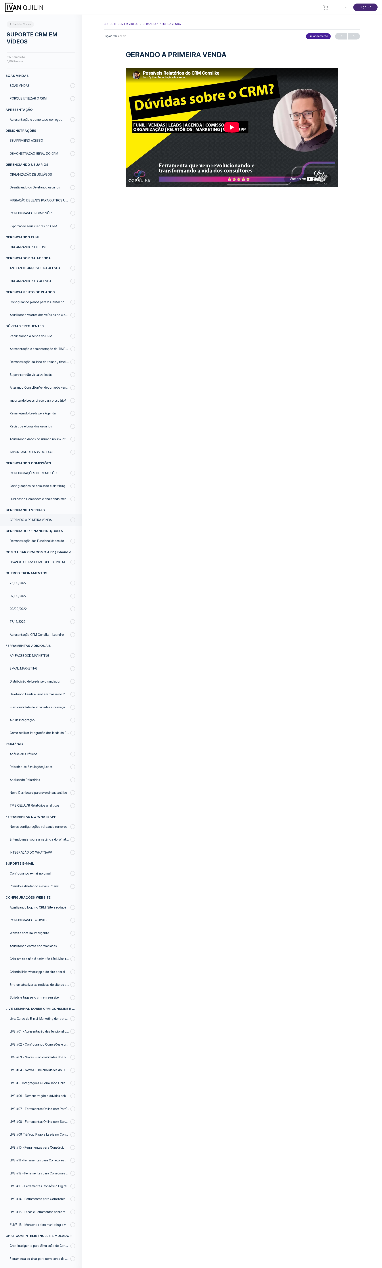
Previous (341, 36)
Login (343, 7)
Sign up (365, 7)
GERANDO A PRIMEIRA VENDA (162, 24)
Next (354, 36)
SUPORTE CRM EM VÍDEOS (121, 24)
